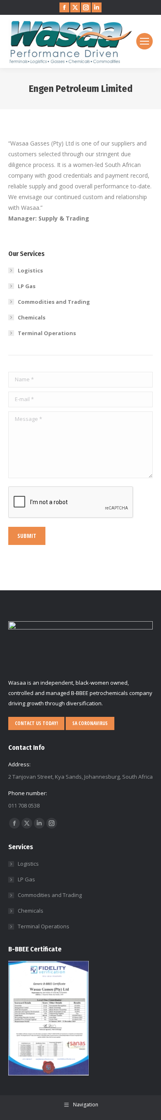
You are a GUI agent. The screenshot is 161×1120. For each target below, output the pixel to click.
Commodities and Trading (54, 301)
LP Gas (27, 286)
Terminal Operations (47, 333)
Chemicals (31, 317)
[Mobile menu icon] (144, 41)
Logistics (30, 270)
